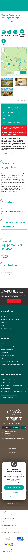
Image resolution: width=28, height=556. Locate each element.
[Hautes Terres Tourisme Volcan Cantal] (5, 31)
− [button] (3, 51)
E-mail (8, 115)
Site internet (10, 119)
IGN (23, 72)
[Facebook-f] (7, 419)
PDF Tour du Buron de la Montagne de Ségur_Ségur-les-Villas (12, 133)
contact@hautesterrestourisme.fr (14, 439)
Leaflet (8, 75)
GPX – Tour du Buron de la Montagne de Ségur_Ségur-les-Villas (12, 128)
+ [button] (3, 49)
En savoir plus (7, 153)
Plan (17, 72)
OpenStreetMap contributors (20, 75)
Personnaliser (14, 492)
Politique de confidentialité (14, 483)
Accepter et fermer (14, 487)
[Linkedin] (16, 419)
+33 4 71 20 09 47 (9, 436)
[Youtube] (20, 419)
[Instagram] (12, 419)
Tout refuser (14, 497)
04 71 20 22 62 (10, 112)
